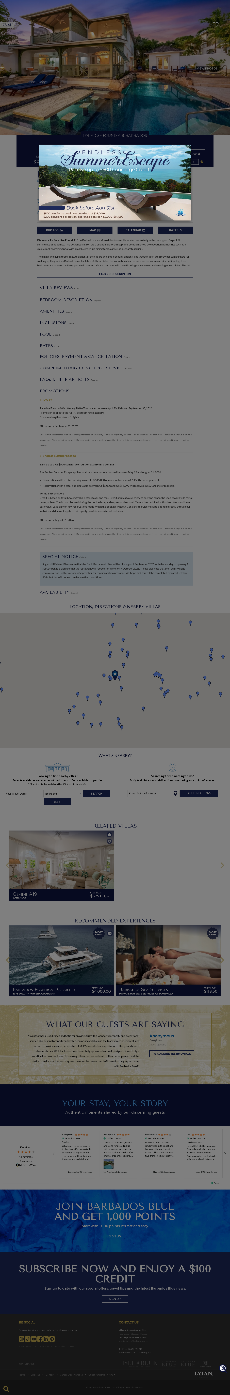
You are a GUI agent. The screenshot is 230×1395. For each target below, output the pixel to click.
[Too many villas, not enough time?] (223, 1368)
